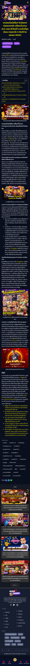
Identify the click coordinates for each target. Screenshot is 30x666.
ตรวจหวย (17, 641)
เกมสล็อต (10, 139)
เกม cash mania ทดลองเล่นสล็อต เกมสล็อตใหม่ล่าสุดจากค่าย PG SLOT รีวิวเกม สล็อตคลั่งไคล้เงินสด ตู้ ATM (16, 419)
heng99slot (14, 459)
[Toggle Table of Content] (25, 80)
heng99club (16, 449)
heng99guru (18, 456)
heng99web (23, 459)
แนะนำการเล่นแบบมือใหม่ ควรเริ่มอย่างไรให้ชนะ (14, 92)
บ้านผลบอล (20, 620)
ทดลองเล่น (14, 340)
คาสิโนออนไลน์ (12, 462)
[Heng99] (12, 3)
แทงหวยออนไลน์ (16, 476)
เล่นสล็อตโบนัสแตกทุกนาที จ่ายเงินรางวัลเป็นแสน (15, 96)
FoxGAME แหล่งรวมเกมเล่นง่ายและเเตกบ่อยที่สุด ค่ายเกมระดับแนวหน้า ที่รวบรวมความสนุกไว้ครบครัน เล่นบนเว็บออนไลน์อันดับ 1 (16, 413)
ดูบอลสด (16, 44)
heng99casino (18, 69)
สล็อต (7, 55)
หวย (6, 615)
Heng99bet (14, 249)
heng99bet (17, 446)
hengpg (5, 462)
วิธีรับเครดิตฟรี (7, 47)
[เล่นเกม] (15, 659)
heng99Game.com (7, 456)
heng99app (21, 443)
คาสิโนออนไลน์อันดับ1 (7, 466)
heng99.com (12, 443)
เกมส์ (14, 39)
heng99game (14, 453)
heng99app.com (7, 446)
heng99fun (6, 453)
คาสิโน (6, 618)
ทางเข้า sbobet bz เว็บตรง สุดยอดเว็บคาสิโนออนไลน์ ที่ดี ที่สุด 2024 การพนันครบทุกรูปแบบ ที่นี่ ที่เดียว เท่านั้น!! (16, 425)
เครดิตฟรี (15, 472)
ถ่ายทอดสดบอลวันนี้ (9, 399)
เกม (18, 178)
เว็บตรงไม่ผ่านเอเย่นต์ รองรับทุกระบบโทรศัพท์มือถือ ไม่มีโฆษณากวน (13, 88)
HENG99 (7, 612)
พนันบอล (20, 614)
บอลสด (20, 617)
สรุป (5, 101)
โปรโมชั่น (20, 611)
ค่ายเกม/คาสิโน (21, 623)
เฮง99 (13, 644)
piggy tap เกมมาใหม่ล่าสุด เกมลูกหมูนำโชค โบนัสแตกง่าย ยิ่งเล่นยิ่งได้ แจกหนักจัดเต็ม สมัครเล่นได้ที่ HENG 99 (16, 408)
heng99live (6, 459)
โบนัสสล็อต (24, 61)
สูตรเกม (20, 626)
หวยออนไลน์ (22, 469)
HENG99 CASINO (6, 39)
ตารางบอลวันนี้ (9, 641)
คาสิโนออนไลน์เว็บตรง (20, 466)
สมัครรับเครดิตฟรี (7, 44)
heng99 (22, 377)
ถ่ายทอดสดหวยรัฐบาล (11, 634)
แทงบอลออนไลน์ (6, 476)
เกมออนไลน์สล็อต (7, 472)
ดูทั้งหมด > (15, 585)
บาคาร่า (7, 624)
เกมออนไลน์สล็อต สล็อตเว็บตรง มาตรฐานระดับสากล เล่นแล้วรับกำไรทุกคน (14, 84)
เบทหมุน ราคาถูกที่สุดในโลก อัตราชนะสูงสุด (15, 99)
